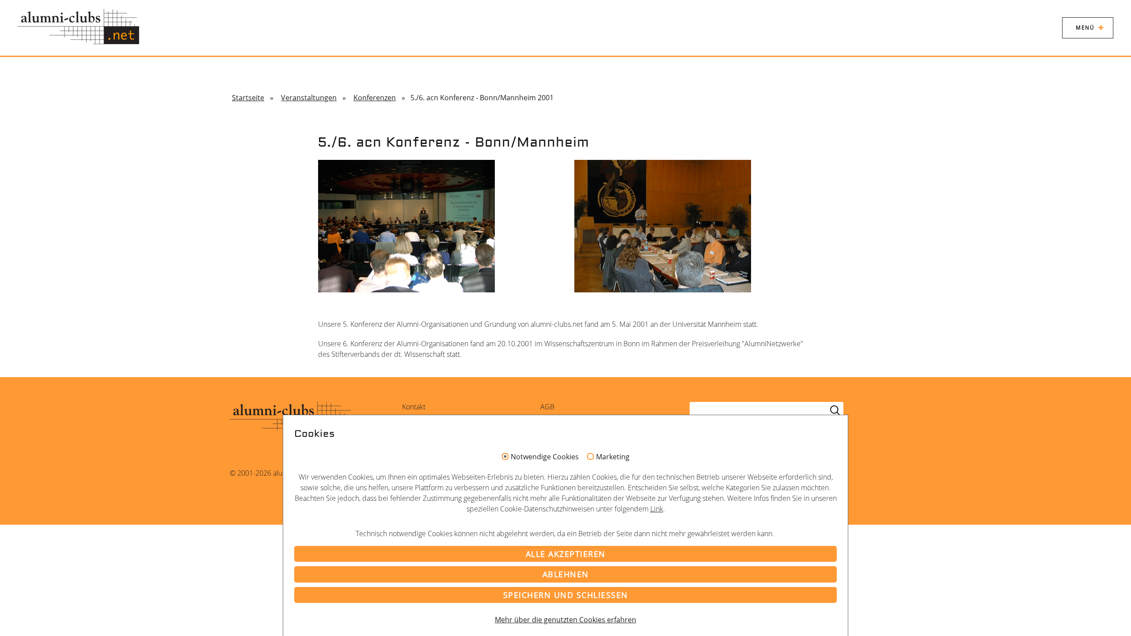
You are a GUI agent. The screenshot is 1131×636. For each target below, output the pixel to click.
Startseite (248, 97)
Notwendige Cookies (545, 457)
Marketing (613, 457)
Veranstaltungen (309, 97)
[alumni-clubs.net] (78, 26)
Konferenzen (374, 97)
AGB (547, 407)
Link (656, 509)
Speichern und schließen (565, 595)
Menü (1085, 27)
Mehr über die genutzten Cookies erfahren (565, 620)
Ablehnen (566, 574)
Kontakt (413, 407)
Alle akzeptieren (566, 554)
